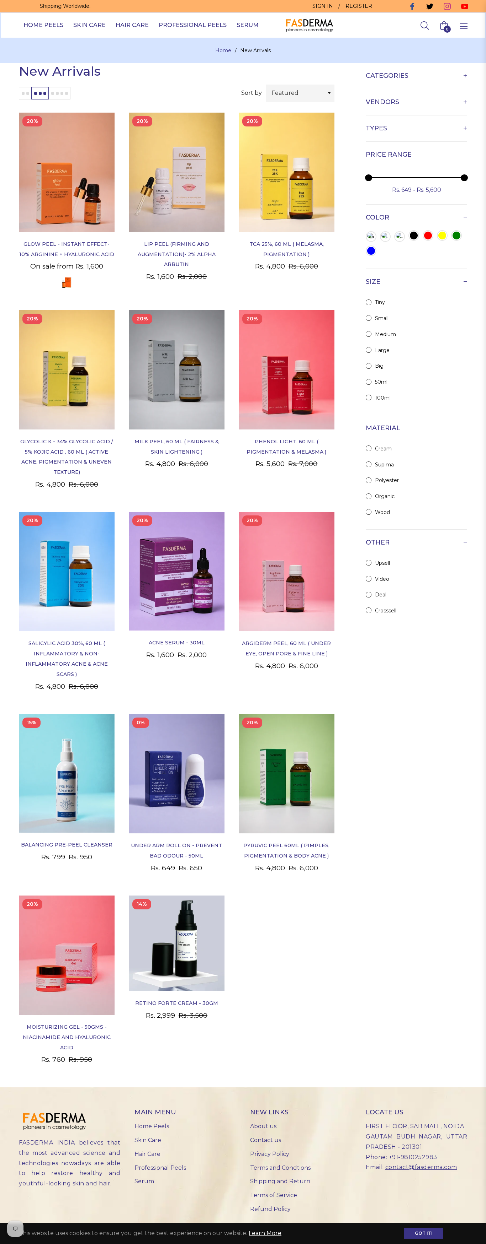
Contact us (265, 1140)
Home (223, 50)
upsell (382, 563)
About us (263, 1126)
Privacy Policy (269, 1154)
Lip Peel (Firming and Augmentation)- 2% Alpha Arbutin (177, 254)
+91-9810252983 (413, 1157)
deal (380, 594)
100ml (383, 398)
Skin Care (147, 1140)
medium (385, 334)
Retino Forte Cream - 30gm (176, 1003)
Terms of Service (273, 1195)
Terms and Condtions (280, 1167)
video (382, 579)
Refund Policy (270, 1209)
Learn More (265, 1233)
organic (385, 496)
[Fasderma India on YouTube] (463, 6)
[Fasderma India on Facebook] (411, 6)
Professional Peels (160, 1167)
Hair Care (147, 1154)
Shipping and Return (280, 1181)
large (382, 350)
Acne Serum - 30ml (177, 642)
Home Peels (151, 1126)
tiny (380, 302)
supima (384, 464)
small (382, 318)
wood (382, 512)
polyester (387, 480)
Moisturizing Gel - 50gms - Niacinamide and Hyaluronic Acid (67, 1037)
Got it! (423, 1233)
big (379, 366)
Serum (144, 1181)
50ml (381, 382)
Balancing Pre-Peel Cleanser (66, 845)
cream (383, 448)
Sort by (251, 93)
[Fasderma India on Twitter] (428, 6)
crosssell (385, 610)
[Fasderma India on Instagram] (446, 6)
